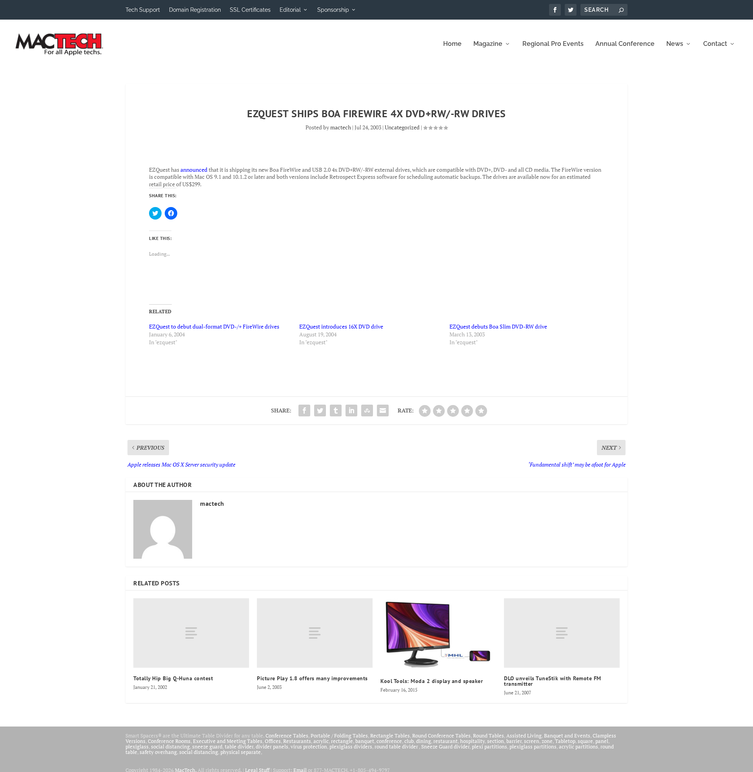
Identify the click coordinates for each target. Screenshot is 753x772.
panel (601, 741)
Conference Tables (287, 735)
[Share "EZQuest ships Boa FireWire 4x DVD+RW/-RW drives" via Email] (383, 410)
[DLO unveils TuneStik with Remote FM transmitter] (562, 633)
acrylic (321, 741)
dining (423, 741)
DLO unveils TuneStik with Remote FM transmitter (552, 681)
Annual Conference (625, 44)
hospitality (472, 741)
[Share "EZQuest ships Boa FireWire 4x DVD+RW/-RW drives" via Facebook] (304, 410)
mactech (340, 127)
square (585, 741)
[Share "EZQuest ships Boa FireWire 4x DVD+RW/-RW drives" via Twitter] (320, 410)
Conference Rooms (169, 741)
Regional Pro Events (553, 44)
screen (531, 741)
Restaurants (297, 741)
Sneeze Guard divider (445, 746)
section (495, 741)
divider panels (272, 746)
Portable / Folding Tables (339, 735)
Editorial (290, 10)
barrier (514, 741)
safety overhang (158, 752)
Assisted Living (524, 735)
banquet (364, 741)
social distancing (170, 746)
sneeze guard (207, 746)
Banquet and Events (567, 735)
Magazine (487, 44)
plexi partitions (489, 746)
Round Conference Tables (441, 735)
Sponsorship (333, 10)
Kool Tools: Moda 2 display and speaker (431, 681)
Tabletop (565, 741)
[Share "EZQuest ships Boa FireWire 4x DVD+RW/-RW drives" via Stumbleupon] (367, 410)
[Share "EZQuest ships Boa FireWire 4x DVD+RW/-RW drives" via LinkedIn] (351, 410)
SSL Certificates (250, 10)
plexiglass (137, 746)
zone (547, 741)
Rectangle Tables (390, 735)
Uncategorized (402, 127)
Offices (273, 741)
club (409, 741)
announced (193, 169)
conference (389, 741)
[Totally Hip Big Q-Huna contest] (191, 633)
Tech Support (143, 10)
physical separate (240, 752)
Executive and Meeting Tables (227, 741)
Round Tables (488, 735)
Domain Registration (195, 10)
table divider (239, 746)
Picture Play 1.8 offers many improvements (312, 678)
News (674, 44)
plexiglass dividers (350, 746)
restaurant (445, 741)
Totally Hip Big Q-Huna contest (173, 678)
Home (452, 44)
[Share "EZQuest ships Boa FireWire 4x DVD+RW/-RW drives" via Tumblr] (336, 410)
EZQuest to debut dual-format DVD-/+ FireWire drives (214, 326)
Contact (715, 44)
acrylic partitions (578, 746)
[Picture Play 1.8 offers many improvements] (315, 633)
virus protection (309, 746)
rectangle (342, 741)
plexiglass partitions (533, 746)
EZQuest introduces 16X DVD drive (341, 326)
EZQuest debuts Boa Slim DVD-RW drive (498, 326)
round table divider (397, 746)
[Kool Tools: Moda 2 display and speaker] (438, 634)
